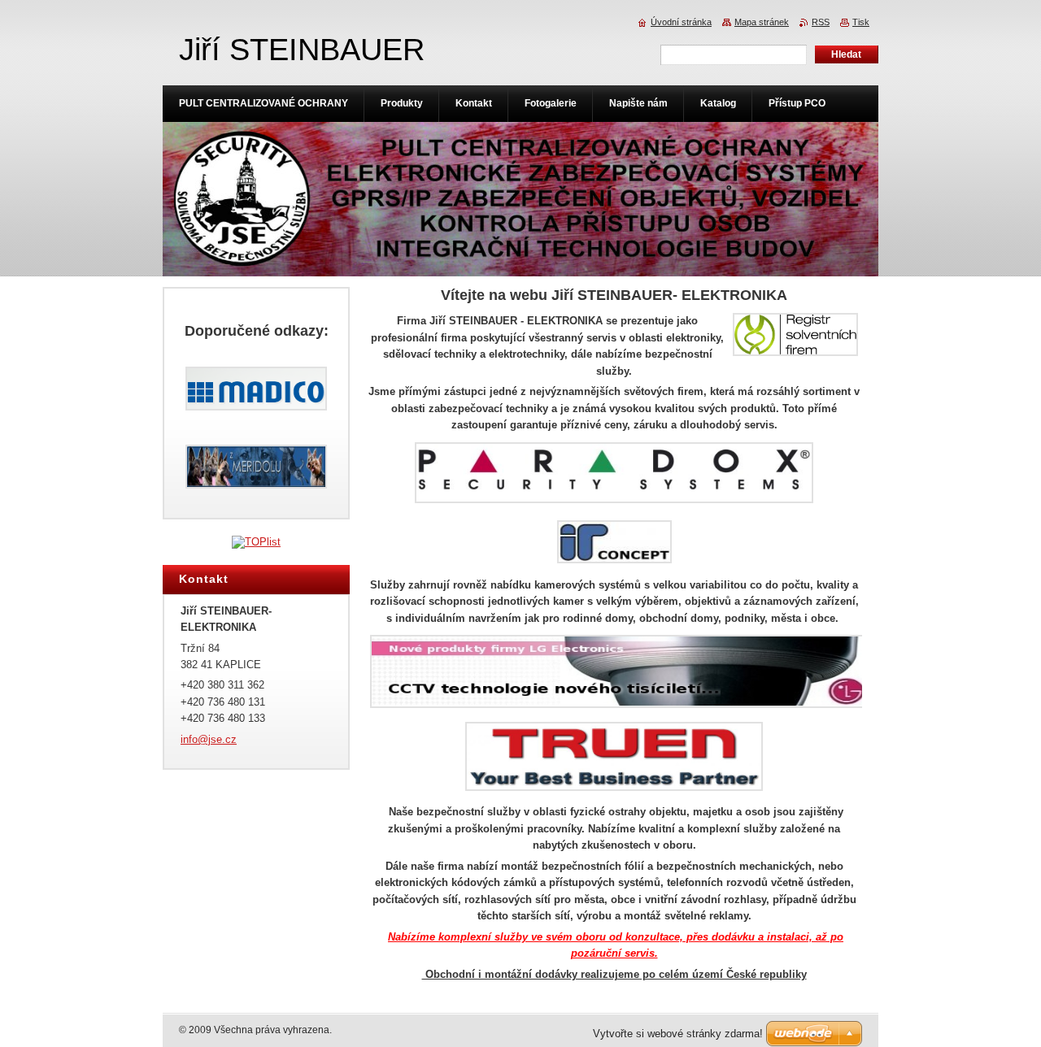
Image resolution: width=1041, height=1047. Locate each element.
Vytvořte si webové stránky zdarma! (678, 1033)
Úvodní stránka (681, 22)
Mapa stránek (761, 22)
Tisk (860, 22)
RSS (821, 22)
